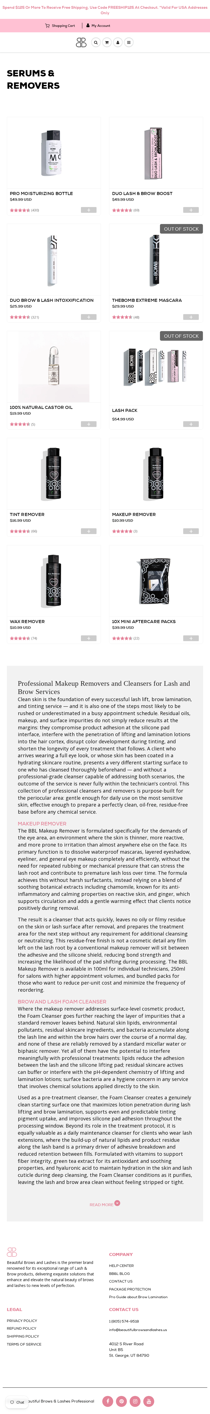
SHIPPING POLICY (23, 1336)
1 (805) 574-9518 (124, 1321)
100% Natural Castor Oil (41, 407)
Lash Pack (124, 410)
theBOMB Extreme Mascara (147, 300)
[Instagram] (135, 1401)
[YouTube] (148, 1401)
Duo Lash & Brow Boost (142, 193)
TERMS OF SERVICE (24, 1344)
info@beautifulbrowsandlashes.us (138, 1329)
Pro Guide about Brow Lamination (138, 1297)
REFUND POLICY (21, 1328)
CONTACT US (121, 1281)
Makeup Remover (134, 514)
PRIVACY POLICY (22, 1320)
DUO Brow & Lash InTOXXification (52, 300)
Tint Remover (27, 514)
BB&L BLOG (119, 1273)
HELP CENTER (121, 1265)
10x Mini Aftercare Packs (144, 621)
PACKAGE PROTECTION (130, 1289)
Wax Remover (27, 621)
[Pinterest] (121, 1401)
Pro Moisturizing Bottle (41, 193)
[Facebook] (107, 1401)
